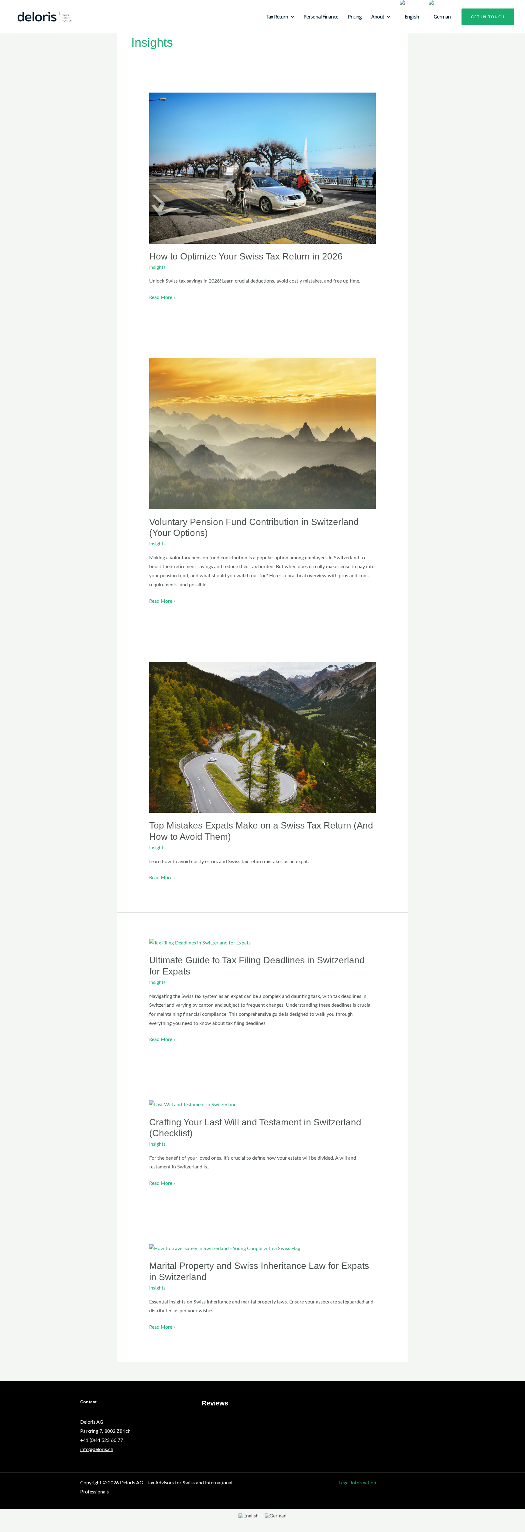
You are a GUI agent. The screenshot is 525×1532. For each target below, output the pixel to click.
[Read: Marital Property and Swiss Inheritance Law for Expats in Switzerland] (224, 1248)
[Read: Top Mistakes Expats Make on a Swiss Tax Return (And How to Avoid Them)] (262, 737)
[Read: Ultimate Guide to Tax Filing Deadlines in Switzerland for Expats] (200, 943)
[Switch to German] (439, 16)
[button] (291, 16)
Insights (157, 267)
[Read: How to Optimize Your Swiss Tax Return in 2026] (262, 167)
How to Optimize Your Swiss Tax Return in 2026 (246, 256)
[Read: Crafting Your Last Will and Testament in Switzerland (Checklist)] (193, 1104)
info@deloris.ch (96, 1449)
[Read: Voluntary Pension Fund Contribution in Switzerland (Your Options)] (262, 433)
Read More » (162, 296)
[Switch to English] (248, 1516)
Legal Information (357, 1482)
